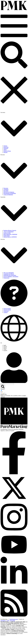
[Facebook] (14, 474)
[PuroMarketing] (14, 9)
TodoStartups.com (13, 619)
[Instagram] (14, 532)
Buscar (2, 388)
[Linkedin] (14, 587)
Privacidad (12, 620)
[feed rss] (14, 618)
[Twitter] (14, 501)
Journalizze (3, 620)
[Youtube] (14, 556)
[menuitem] (15, 345)
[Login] (14, 367)
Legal (8, 620)
